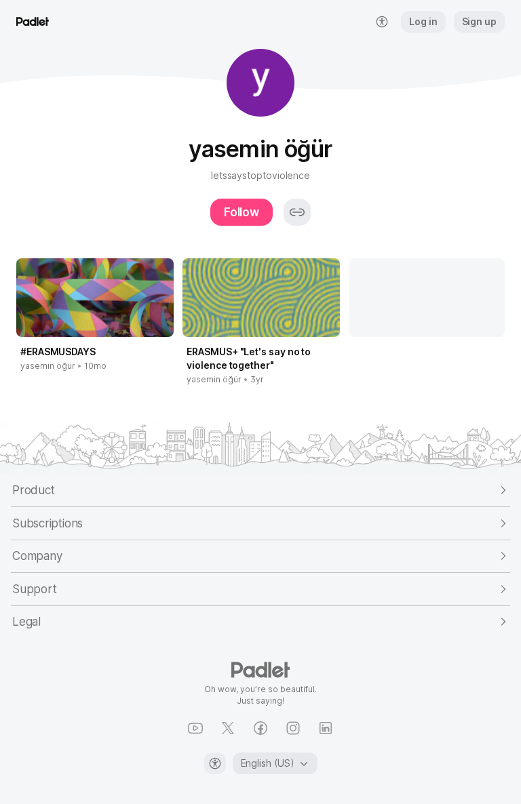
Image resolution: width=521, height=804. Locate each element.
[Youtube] (195, 728)
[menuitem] (382, 22)
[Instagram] (293, 728)
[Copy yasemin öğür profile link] (297, 212)
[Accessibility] (215, 763)
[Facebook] (260, 728)
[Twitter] (228, 728)
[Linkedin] (325, 728)
